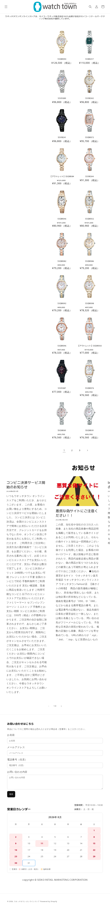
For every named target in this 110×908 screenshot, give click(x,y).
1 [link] (64, 450)
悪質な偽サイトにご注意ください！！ (77, 512)
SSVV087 (62, 388)
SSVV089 (62, 98)
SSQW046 (62, 219)
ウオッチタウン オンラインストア (27, 901)
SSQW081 (62, 430)
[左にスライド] (49, 706)
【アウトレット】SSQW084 (62, 176)
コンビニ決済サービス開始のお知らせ (25, 484)
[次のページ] (87, 450)
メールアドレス (16, 747)
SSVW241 (62, 137)
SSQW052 (89, 219)
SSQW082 (62, 261)
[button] (6, 7)
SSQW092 (62, 303)
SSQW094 (62, 59)
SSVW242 (89, 98)
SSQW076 (89, 388)
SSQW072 (89, 137)
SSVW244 (89, 176)
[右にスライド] (61, 706)
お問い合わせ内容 (17, 771)
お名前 (11, 735)
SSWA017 (89, 59)
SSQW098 (89, 303)
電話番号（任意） (17, 759)
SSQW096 (62, 346)
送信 (11, 794)
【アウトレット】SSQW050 (89, 346)
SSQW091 (89, 430)
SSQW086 (89, 261)
